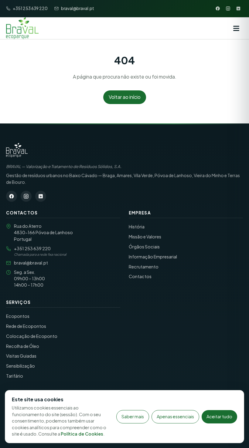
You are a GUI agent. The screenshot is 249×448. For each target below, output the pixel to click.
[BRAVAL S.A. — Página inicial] (17, 150)
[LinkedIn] (238, 8)
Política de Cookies (82, 433)
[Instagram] (228, 8)
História (137, 226)
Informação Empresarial (153, 256)
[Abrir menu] (236, 28)
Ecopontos (17, 316)
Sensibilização (20, 366)
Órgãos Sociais (144, 246)
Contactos (140, 276)
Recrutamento (144, 266)
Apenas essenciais (175, 416)
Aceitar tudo (219, 416)
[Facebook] (217, 8)
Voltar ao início (125, 97)
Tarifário (14, 376)
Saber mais (132, 416)
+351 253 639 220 (32, 248)
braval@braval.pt (31, 262)
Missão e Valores (145, 236)
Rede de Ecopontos (26, 326)
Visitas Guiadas (21, 356)
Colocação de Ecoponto (31, 336)
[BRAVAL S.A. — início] (22, 28)
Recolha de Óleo (22, 346)
